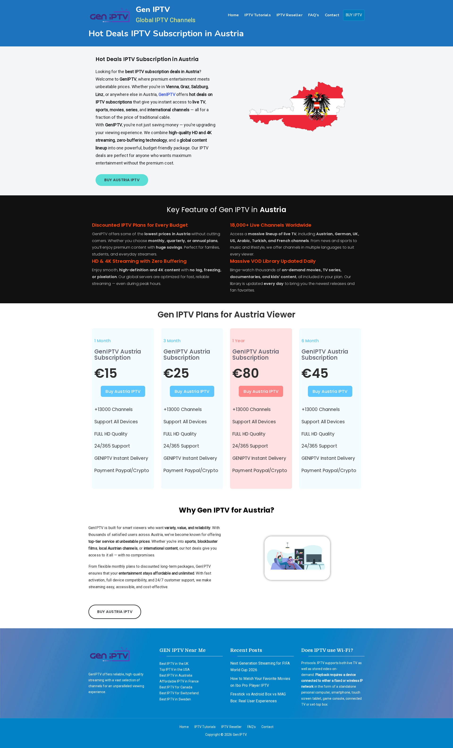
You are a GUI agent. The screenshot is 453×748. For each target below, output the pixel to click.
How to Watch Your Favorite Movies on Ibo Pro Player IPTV (260, 682)
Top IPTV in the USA (174, 669)
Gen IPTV (153, 9)
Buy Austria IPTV (122, 391)
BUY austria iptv (114, 611)
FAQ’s (313, 15)
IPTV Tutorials (257, 15)
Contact (332, 15)
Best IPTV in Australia (176, 675)
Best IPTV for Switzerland (179, 693)
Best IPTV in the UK (174, 664)
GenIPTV (167, 94)
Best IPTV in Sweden (175, 699)
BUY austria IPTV (121, 180)
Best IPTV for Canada (175, 687)
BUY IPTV (354, 15)
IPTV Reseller (289, 15)
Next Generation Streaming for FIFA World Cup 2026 (260, 666)
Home (233, 15)
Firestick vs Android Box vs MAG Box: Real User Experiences (258, 697)
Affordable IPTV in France (179, 681)
